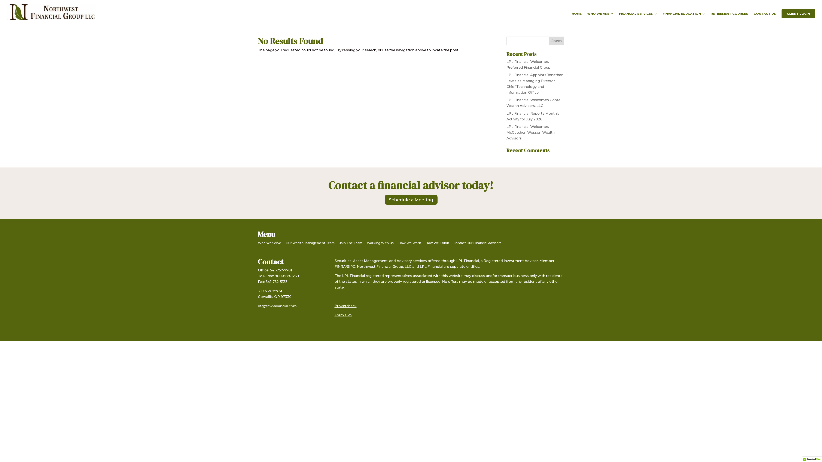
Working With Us (380, 243)
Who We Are (598, 14)
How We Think (437, 243)
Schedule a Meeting (411, 199)
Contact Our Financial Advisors (477, 243)
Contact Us (765, 14)
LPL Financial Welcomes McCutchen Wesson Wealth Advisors (530, 132)
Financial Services (636, 14)
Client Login (798, 14)
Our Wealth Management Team (310, 243)
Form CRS (343, 315)
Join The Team (350, 243)
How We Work (409, 243)
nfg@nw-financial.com (277, 306)
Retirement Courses (729, 14)
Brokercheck (346, 306)
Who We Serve (269, 243)
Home (577, 14)
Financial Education (682, 14)
